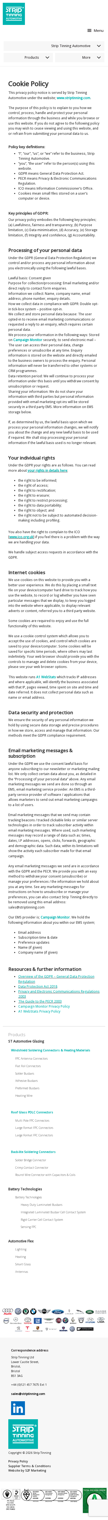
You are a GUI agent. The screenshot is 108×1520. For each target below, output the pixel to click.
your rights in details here (47, 470)
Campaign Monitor (27, 340)
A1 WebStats (46, 677)
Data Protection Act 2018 (37, 986)
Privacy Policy (18, 1461)
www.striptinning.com (73, 98)
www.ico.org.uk (21, 537)
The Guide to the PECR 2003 (40, 1001)
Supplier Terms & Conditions (29, 1466)
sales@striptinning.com (28, 1394)
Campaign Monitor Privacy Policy (44, 1006)
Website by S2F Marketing (27, 1470)
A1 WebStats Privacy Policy (39, 1011)
